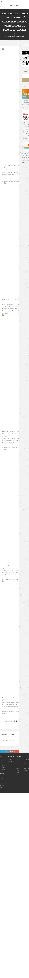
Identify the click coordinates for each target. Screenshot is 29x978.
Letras (25, 761)
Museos (25, 763)
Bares (17, 761)
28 (26, 64)
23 (28, 62)
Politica (9, 759)
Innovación (26, 759)
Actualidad (10, 761)
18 (23, 62)
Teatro (25, 770)
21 (26, 62)
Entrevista (10, 763)
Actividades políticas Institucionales (17, 36)
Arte (17, 759)
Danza (17, 766)
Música (25, 766)
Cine (17, 763)
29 (27, 64)
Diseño (17, 768)
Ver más (25, 167)
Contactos (2, 769)
